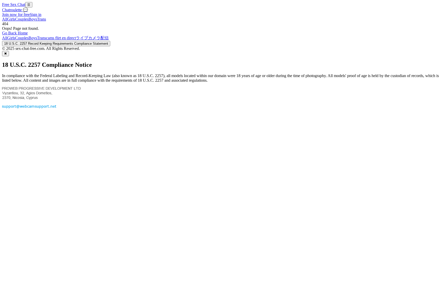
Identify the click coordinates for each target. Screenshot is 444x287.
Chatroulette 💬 (15, 10)
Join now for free (16, 14)
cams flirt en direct (61, 38)
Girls (11, 19)
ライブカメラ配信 (92, 38)
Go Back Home (15, 33)
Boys (33, 19)
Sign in (35, 14)
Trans (41, 19)
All (4, 19)
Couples (22, 19)
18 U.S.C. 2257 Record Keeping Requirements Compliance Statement (56, 43)
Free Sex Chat (13, 4)
